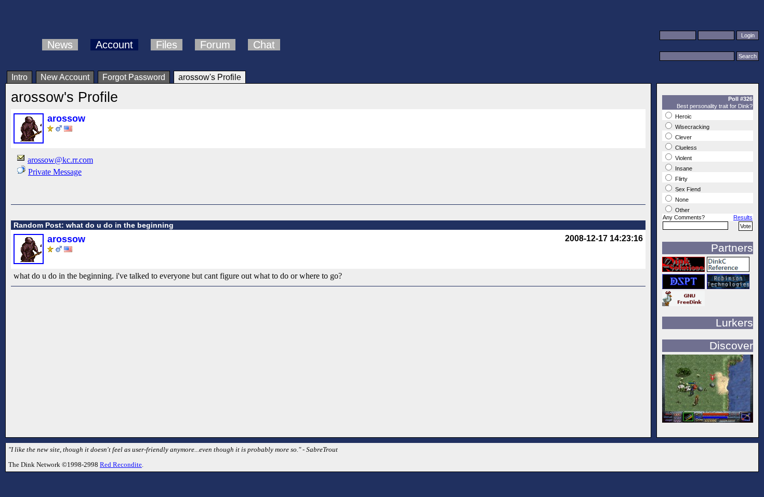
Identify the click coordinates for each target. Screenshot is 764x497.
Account (114, 44)
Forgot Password (133, 77)
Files (166, 44)
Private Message (55, 171)
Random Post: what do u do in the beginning (94, 225)
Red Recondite (121, 464)
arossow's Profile (209, 77)
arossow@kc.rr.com (60, 159)
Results (743, 217)
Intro (19, 77)
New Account (65, 77)
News (60, 44)
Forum (215, 44)
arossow (66, 118)
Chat (264, 44)
